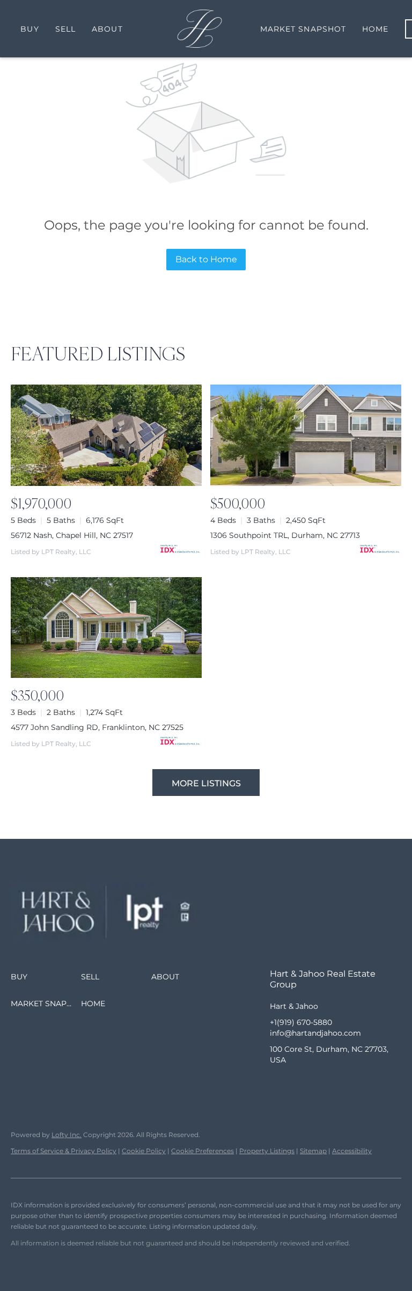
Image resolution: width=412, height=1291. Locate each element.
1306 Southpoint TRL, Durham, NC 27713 (285, 535)
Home (375, 29)
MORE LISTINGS (206, 783)
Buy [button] (29, 29)
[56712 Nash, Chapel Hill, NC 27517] (106, 435)
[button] (46, 977)
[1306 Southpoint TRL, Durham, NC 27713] (305, 435)
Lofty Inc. (67, 1135)
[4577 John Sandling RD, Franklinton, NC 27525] (106, 627)
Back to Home (206, 259)
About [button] (107, 29)
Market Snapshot (303, 29)
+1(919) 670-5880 (301, 1022)
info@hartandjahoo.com (315, 1033)
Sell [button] (65, 29)
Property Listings (267, 1151)
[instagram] (321, 1084)
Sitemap (313, 1151)
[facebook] (278, 1084)
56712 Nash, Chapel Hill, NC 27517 (72, 535)
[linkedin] (299, 1084)
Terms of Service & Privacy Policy (63, 1151)
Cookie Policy (144, 1151)
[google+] (364, 1084)
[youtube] (342, 1084)
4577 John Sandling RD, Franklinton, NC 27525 (97, 727)
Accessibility (352, 1151)
